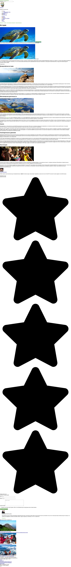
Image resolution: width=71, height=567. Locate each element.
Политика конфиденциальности (6, 561)
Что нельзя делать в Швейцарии (6, 544)
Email (1, 498)
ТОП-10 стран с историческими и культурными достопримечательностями (14, 532)
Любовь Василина (3, 172)
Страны (3, 19)
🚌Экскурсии (4, 14)
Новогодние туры (7, 12)
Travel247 (1, 7)
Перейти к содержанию (4, 0)
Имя (1, 496)
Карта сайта (2, 563)
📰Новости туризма (5, 18)
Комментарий (2, 505)
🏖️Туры (3, 11)
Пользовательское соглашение (5, 562)
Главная (3, 16)
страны (7, 117)
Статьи (3, 21)
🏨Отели (3, 13)
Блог (3, 20)
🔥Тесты (3, 17)
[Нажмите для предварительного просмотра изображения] (17, 58)
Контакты (2, 560)
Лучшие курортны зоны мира (5, 531)
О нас (1, 559)
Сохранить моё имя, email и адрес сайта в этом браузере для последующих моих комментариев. (19, 507)
